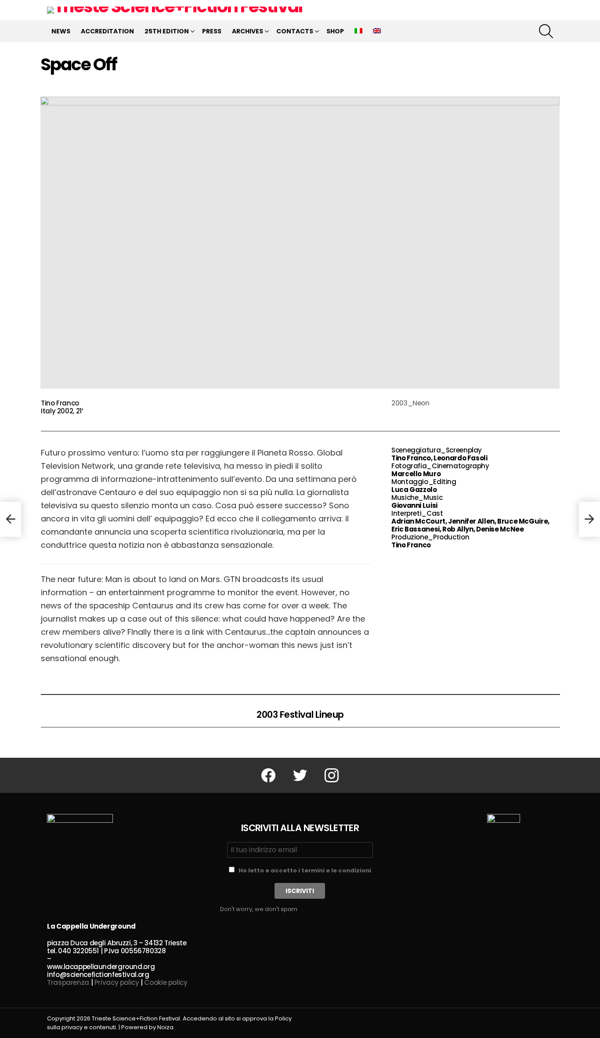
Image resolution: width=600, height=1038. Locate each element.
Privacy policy (116, 982)
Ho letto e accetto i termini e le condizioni (305, 870)
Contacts (294, 31)
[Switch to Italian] (358, 31)
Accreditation (107, 31)
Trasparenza (68, 982)
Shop (335, 31)
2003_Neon (410, 403)
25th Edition (167, 31)
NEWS (60, 31)
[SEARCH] (546, 31)
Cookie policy (165, 982)
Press (211, 31)
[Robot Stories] (10, 519)
